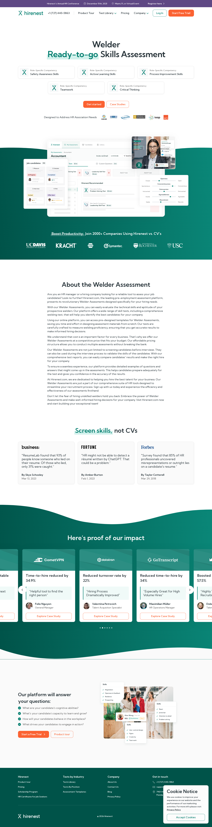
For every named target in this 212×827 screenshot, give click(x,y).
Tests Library (69, 782)
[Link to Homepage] (31, 13)
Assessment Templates (74, 791)
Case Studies (117, 104)
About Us (112, 782)
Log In (159, 13)
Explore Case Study (49, 616)
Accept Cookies (186, 817)
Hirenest (23, 776)
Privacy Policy (114, 796)
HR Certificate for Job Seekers (32, 796)
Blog (110, 791)
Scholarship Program (28, 791)
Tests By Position (71, 787)
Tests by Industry (73, 776)
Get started (94, 104)
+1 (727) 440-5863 (59, 13)
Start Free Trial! (181, 13)
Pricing (125, 13)
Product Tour (86, 13)
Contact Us (113, 787)
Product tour (62, 734)
